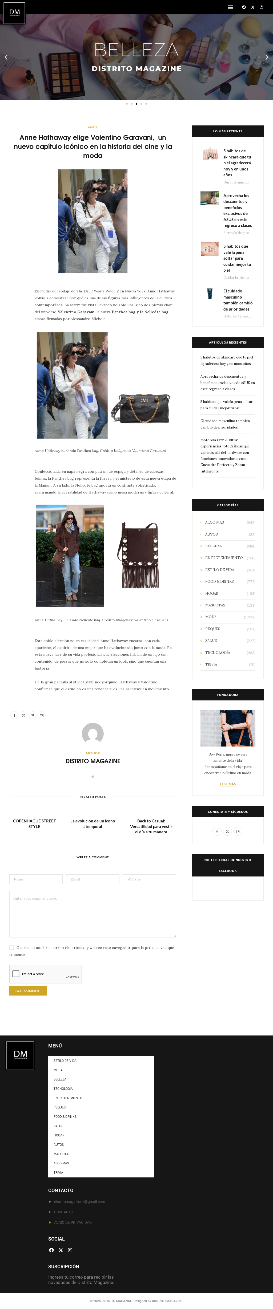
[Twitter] (16, 323)
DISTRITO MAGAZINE (93, 761)
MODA (93, 127)
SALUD (211, 640)
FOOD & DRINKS (219, 581)
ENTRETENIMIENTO (224, 558)
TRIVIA (211, 664)
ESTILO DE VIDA (219, 570)
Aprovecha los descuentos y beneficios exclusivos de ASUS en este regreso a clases (227, 382)
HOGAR (211, 593)
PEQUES (212, 629)
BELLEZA (213, 546)
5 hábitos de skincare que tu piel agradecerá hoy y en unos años (237, 162)
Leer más (228, 784)
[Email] (16, 350)
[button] (230, 7)
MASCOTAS (215, 605)
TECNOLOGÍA (217, 652)
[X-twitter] (252, 7)
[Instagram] (261, 7)
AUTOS (211, 534)
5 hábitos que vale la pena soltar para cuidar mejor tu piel (237, 258)
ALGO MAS (214, 522)
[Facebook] (244, 7)
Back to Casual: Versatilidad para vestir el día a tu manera (151, 826)
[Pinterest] (16, 337)
